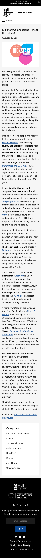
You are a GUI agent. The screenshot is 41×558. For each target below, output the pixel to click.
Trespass (19, 276)
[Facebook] (20, 537)
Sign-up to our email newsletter (21, 3)
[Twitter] (16, 537)
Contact (13, 541)
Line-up (10, 439)
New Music (7, 418)
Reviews (10, 458)
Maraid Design (24, 545)
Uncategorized (13, 468)
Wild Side (18, 296)
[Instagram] (24, 537)
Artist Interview (13, 448)
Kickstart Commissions (25, 415)
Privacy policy (24, 541)
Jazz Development (15, 443)
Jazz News (11, 463)
